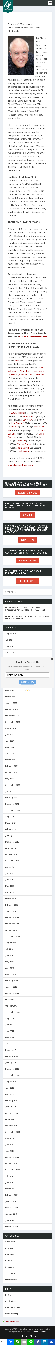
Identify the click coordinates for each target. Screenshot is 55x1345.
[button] (28, 662)
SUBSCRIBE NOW (27, 682)
